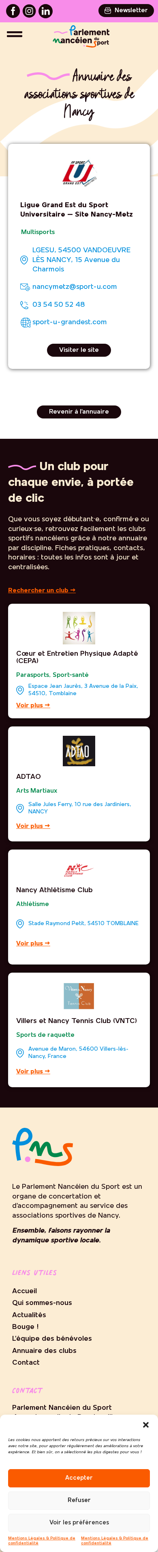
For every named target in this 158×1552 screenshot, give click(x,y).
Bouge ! (25, 1327)
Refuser (79, 1501)
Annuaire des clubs (44, 1351)
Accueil (24, 1291)
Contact (26, 1363)
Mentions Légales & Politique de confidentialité (41, 1540)
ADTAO (28, 777)
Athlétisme (32, 904)
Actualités (29, 1315)
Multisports (38, 232)
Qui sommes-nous (42, 1303)
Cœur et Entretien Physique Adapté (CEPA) (77, 657)
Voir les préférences (79, 1523)
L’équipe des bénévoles (52, 1339)
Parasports (32, 675)
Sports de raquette (45, 1035)
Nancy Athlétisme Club (54, 890)
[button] (146, 1425)
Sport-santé (71, 675)
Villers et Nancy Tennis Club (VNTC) (76, 1021)
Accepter (79, 1478)
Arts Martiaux (36, 791)
